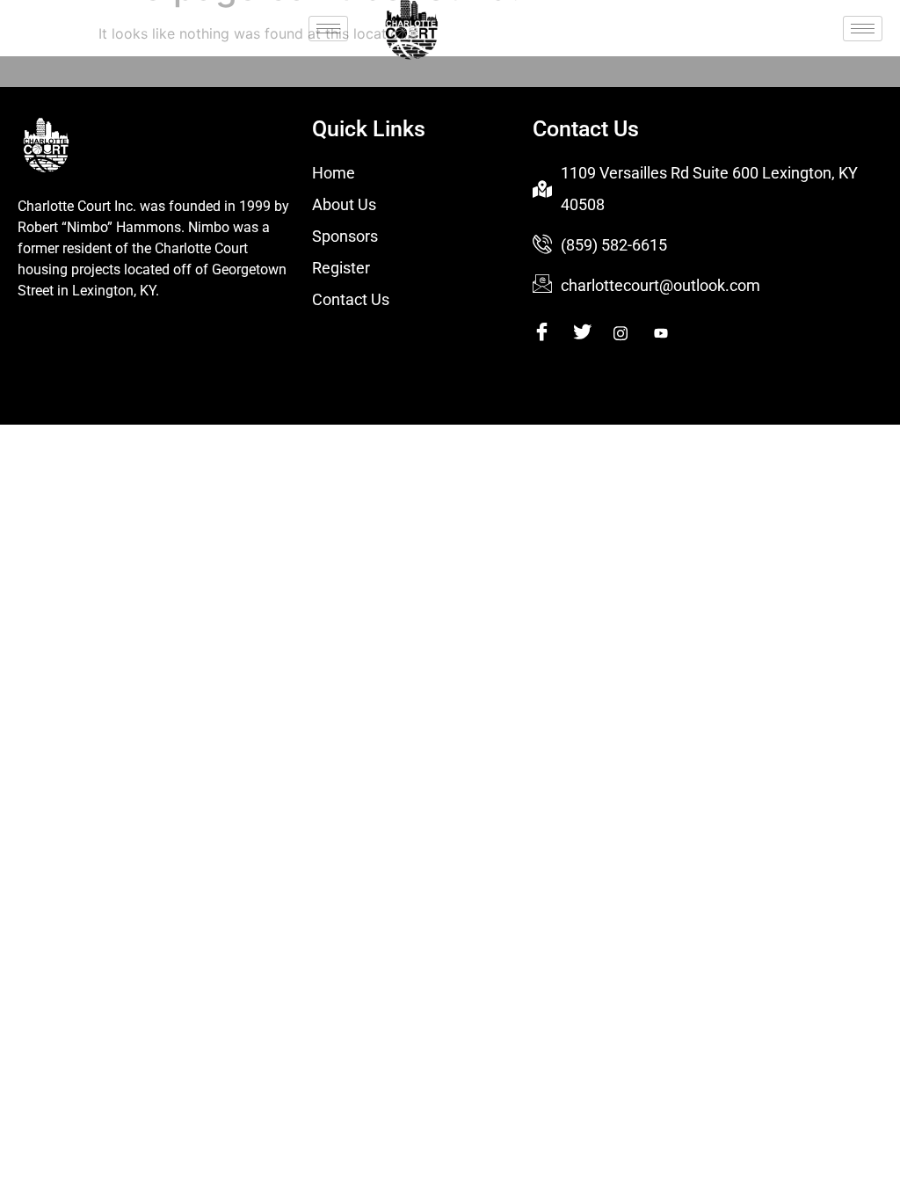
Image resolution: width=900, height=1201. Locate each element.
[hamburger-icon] (328, 28)
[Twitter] (591, 332)
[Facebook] (551, 332)
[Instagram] (631, 332)
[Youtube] (672, 332)
